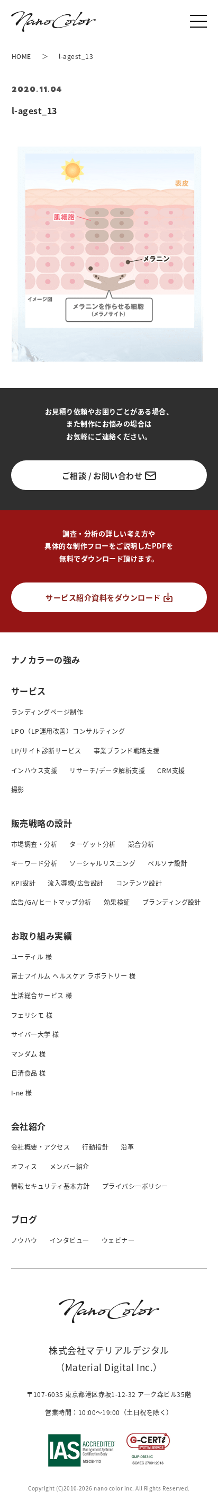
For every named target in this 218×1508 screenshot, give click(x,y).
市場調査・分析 (34, 844)
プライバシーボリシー (135, 1185)
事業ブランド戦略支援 (127, 750)
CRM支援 (171, 770)
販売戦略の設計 (41, 823)
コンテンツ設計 (139, 882)
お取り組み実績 (41, 935)
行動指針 (95, 1146)
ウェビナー (118, 1240)
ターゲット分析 (92, 844)
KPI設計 (23, 882)
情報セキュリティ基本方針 (50, 1185)
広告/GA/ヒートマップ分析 (51, 901)
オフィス (24, 1166)
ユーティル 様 (31, 956)
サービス (28, 690)
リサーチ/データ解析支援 (107, 770)
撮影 (17, 789)
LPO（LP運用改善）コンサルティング (68, 730)
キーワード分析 (34, 863)
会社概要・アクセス (40, 1146)
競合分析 (141, 844)
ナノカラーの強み (45, 659)
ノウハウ (24, 1240)
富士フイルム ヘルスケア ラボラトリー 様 (73, 975)
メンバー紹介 (69, 1166)
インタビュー (69, 1240)
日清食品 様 (28, 1072)
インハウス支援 (34, 770)
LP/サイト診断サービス (46, 750)
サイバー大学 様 (35, 1034)
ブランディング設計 (171, 901)
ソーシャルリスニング (102, 863)
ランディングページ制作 (47, 711)
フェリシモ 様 (31, 1014)
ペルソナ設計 (167, 863)
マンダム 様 (28, 1053)
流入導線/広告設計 (75, 882)
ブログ (24, 1219)
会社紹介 (28, 1126)
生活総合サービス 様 (41, 995)
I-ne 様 (21, 1092)
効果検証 (117, 901)
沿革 (127, 1146)
